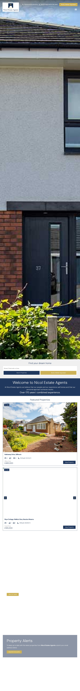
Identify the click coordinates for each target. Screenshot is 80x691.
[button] (76, 9)
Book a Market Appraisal (58, 373)
